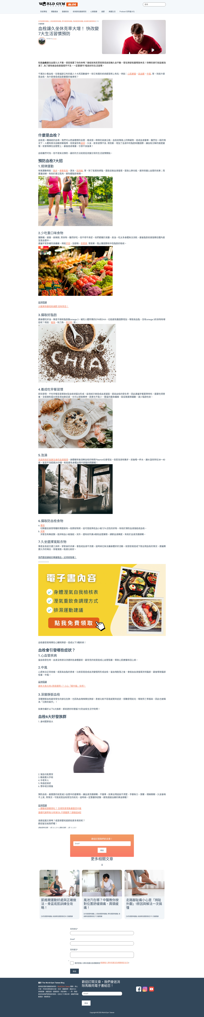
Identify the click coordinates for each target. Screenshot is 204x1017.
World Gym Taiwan (64, 986)
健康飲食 (65, 12)
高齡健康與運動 (78, 21)
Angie (54, 38)
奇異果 (84, 243)
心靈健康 (93, 12)
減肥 (103, 12)
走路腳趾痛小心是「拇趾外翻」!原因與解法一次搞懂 (144, 903)
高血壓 (141, 74)
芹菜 (68, 243)
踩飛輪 (79, 170)
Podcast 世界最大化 (127, 12)
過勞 (83, 143)
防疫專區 (43, 12)
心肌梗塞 (132, 74)
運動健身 (54, 12)
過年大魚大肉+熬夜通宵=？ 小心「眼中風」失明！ (62, 686)
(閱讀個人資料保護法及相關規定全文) (114, 963)
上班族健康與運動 (55, 21)
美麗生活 (112, 12)
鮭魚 (53, 322)
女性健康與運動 (43, 21)
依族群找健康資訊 (79, 12)
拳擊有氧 (64, 170)
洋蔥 (42, 531)
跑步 (55, 170)
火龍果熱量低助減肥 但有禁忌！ (53, 306)
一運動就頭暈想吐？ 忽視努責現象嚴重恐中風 (59, 808)
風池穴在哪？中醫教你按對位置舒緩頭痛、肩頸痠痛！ (101, 903)
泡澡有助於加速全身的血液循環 (53, 459)
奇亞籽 (69, 322)
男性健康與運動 (67, 21)
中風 (149, 74)
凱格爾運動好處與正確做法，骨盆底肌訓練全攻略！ (58, 903)
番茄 (42, 525)
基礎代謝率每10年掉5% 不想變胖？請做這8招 (59, 812)
